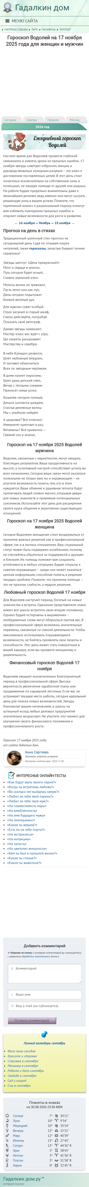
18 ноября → (64, 223)
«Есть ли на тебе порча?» (26, 829)
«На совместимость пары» (27, 806)
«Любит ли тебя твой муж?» (28, 801)
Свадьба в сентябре (22, 1075)
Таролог (65, 29)
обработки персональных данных (40, 956)
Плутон (18, 1160)
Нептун (18, 1155)
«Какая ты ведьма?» (22, 825)
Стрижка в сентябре (23, 1061)
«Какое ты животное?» (24, 863)
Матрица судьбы (16, 29)
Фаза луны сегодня (21, 1051)
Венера (18, 1131)
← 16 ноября (24, 223)
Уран (16, 1150)
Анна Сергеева (37, 752)
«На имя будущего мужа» (26, 815)
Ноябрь (44, 223)
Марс (16, 1136)
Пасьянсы (49, 29)
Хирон (17, 1165)
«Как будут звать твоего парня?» (31, 782)
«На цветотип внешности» (27, 848)
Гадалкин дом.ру (22, 1179)
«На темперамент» (21, 820)
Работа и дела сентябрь (26, 1070)
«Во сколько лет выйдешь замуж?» (33, 791)
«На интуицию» (19, 839)
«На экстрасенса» (20, 834)
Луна (16, 1121)
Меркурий (20, 1126)
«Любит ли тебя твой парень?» (30, 796)
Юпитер (18, 1141)
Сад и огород (17, 1080)
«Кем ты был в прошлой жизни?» (32, 853)
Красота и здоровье (22, 1056)
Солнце (18, 1116)
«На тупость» (17, 844)
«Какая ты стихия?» (22, 858)
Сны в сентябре (19, 1085)
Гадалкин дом (42, 7)
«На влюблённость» (22, 810)
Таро (34, 29)
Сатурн (18, 1145)
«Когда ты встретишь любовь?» (30, 787)
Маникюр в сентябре (23, 1066)
